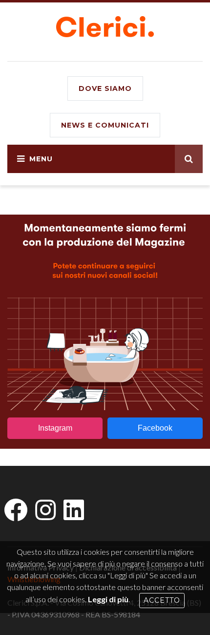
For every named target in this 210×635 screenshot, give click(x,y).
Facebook (155, 428)
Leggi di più (108, 599)
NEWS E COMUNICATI (105, 125)
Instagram (55, 428)
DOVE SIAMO (105, 88)
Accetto (162, 600)
